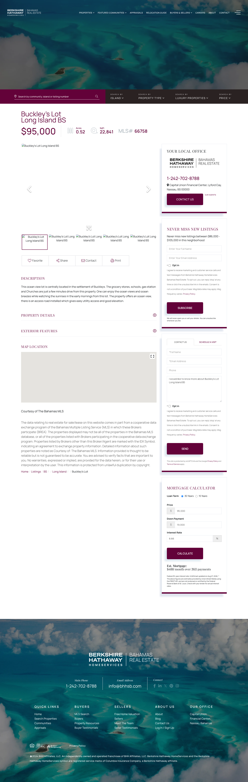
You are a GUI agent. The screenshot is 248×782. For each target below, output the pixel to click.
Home (24, 471)
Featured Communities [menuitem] (111, 12)
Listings (36, 471)
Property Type (150, 98)
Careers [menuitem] (200, 12)
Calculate (185, 553)
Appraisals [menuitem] (136, 12)
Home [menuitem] (38, 714)
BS (45, 471)
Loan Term (173, 496)
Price (223, 98)
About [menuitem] (212, 12)
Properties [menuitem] (85, 12)
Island (116, 98)
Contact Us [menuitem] (162, 723)
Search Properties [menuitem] (45, 718)
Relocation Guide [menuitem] (156, 12)
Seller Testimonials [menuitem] (126, 728)
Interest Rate (174, 532)
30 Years (189, 496)
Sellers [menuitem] (118, 718)
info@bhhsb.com (125, 684)
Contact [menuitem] (224, 12)
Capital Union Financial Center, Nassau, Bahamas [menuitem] (201, 718)
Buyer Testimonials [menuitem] (86, 728)
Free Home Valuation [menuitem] (127, 714)
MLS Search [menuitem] (82, 714)
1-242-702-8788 (183, 178)
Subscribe (185, 308)
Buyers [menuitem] (79, 718)
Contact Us (185, 199)
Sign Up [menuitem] (169, 728)
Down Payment (175, 518)
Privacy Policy (189, 293)
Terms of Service (173, 464)
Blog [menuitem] (158, 718)
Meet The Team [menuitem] (123, 723)
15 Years (203, 496)
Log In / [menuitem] (159, 728)
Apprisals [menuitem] (40, 728)
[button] (97, 96)
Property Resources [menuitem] (87, 723)
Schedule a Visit (207, 342)
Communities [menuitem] (42, 723)
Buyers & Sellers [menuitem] (180, 12)
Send (185, 449)
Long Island (59, 471)
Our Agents (210, 195)
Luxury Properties (190, 98)
